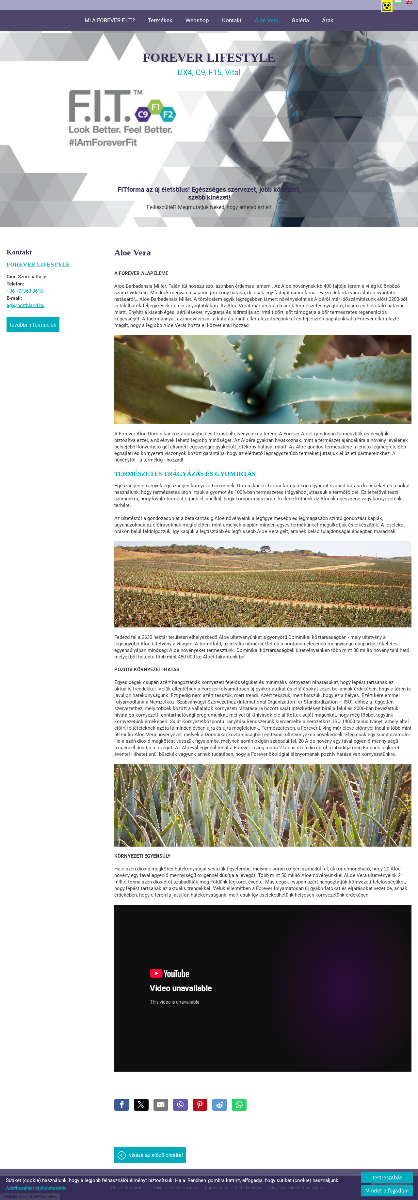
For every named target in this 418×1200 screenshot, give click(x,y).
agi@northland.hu (25, 305)
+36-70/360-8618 (25, 291)
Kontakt (232, 20)
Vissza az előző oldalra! (156, 1155)
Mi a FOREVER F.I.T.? (110, 20)
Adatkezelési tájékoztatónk (35, 1188)
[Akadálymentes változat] (385, 4)
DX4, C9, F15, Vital (209, 64)
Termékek (160, 20)
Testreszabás (387, 1178)
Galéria (300, 20)
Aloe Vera (267, 20)
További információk (33, 325)
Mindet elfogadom (387, 1191)
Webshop (197, 20)
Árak (327, 20)
